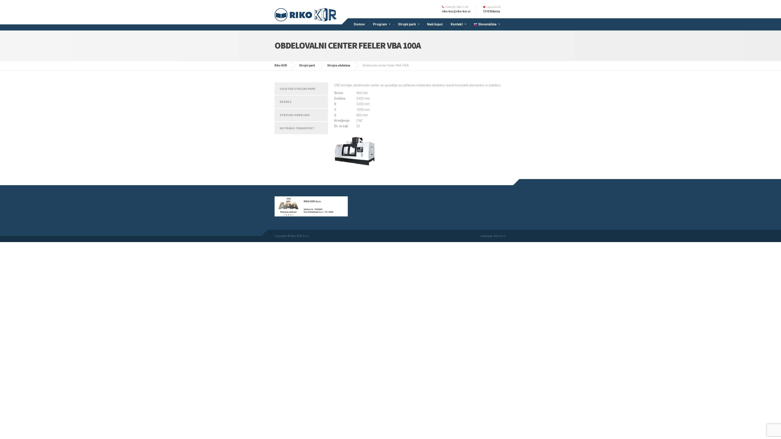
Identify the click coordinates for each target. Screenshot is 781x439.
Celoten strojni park (297, 89)
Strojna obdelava (295, 115)
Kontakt (457, 24)
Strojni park (407, 24)
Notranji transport (297, 128)
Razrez (285, 102)
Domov (359, 24)
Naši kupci (435, 24)
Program (380, 24)
